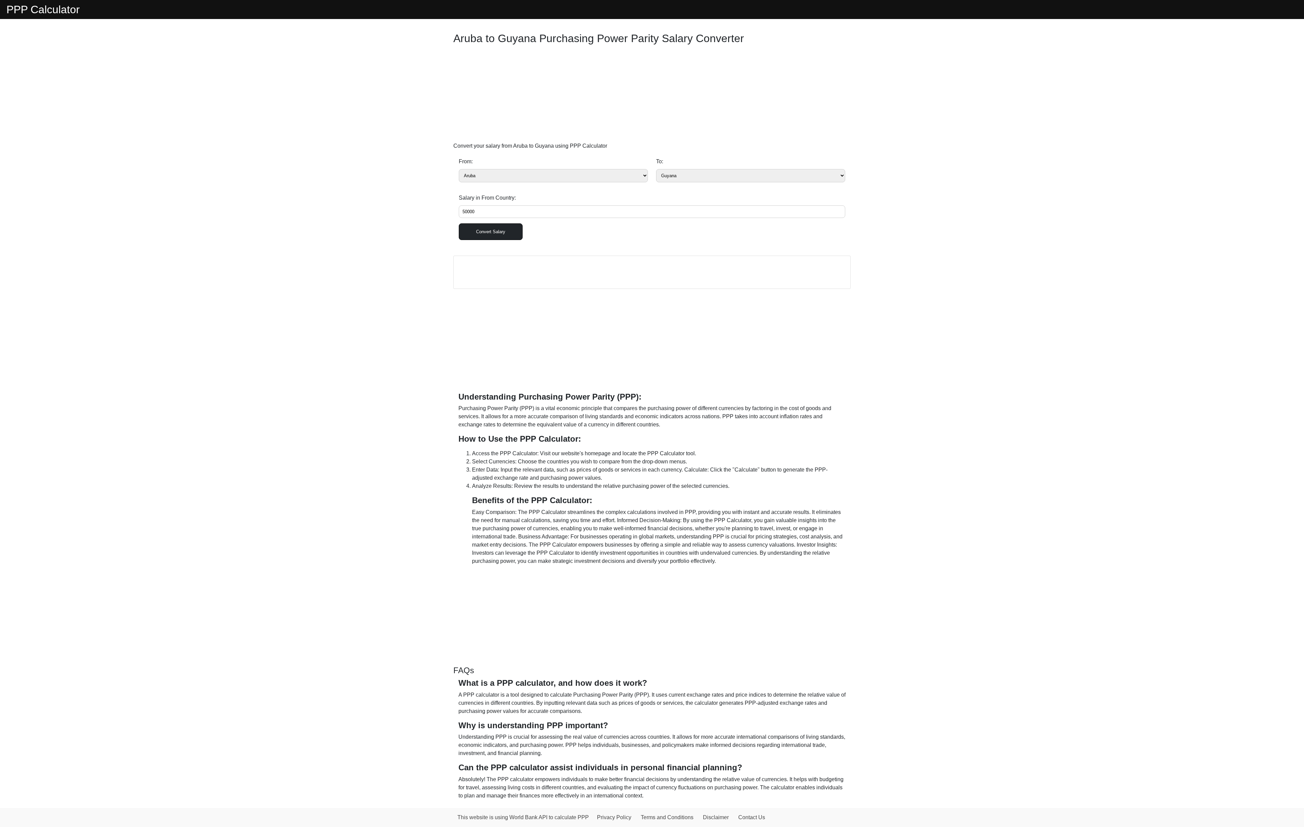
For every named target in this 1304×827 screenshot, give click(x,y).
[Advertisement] (652, 95)
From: (466, 161)
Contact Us (751, 817)
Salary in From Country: (487, 198)
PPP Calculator (43, 9)
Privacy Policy (614, 817)
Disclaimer (716, 817)
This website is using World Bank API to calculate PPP (523, 817)
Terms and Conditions (667, 817)
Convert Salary (490, 231)
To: (659, 161)
